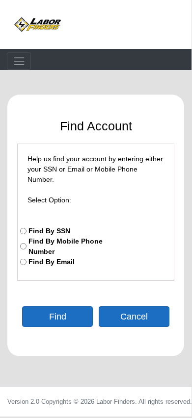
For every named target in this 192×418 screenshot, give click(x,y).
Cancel (134, 316)
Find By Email (51, 262)
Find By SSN (49, 231)
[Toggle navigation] (19, 61)
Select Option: (49, 200)
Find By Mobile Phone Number (65, 246)
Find (57, 316)
